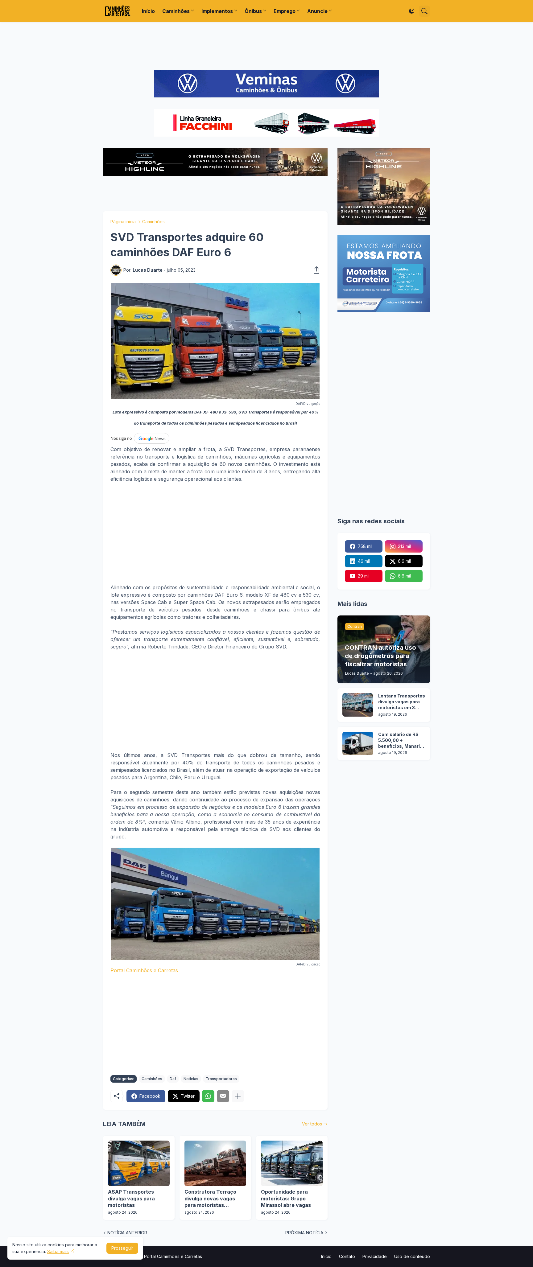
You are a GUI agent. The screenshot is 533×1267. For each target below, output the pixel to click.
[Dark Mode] (411, 11)
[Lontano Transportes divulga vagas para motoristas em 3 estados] (357, 705)
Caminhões (176, 11)
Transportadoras (221, 1078)
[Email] (223, 1096)
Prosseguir (122, 1248)
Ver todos (312, 1123)
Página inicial (123, 221)
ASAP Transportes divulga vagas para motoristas (131, 1198)
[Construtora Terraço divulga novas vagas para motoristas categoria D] (215, 1163)
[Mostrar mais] (238, 1096)
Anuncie (317, 11)
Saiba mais (58, 1251)
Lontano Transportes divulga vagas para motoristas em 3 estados (401, 702)
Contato (347, 1256)
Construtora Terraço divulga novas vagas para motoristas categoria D (210, 1199)
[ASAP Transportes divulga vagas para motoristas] (139, 1163)
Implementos (217, 11)
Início (148, 11)
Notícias (191, 1078)
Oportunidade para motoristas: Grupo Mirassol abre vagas (286, 1198)
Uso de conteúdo (412, 1256)
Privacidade (374, 1256)
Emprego (284, 11)
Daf (173, 1078)
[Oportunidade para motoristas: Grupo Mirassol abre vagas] (292, 1163)
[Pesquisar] (424, 11)
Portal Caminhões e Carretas (144, 970)
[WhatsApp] (208, 1096)
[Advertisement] (266, 46)
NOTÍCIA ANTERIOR (127, 1232)
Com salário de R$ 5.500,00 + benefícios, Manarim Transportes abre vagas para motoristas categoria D (401, 740)
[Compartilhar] (314, 270)
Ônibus (253, 11)
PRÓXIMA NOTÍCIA (304, 1232)
